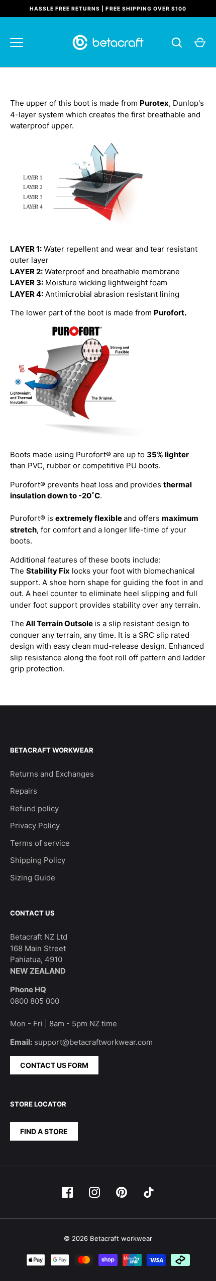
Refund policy (34, 808)
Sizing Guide (32, 877)
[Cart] (200, 43)
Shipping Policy (37, 860)
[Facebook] (67, 1192)
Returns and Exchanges (52, 774)
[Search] (177, 43)
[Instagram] (94, 1192)
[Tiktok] (149, 1192)
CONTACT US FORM (54, 1065)
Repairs (23, 791)
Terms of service (40, 843)
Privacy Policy (35, 825)
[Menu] (17, 43)
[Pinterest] (122, 1192)
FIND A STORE (44, 1131)
